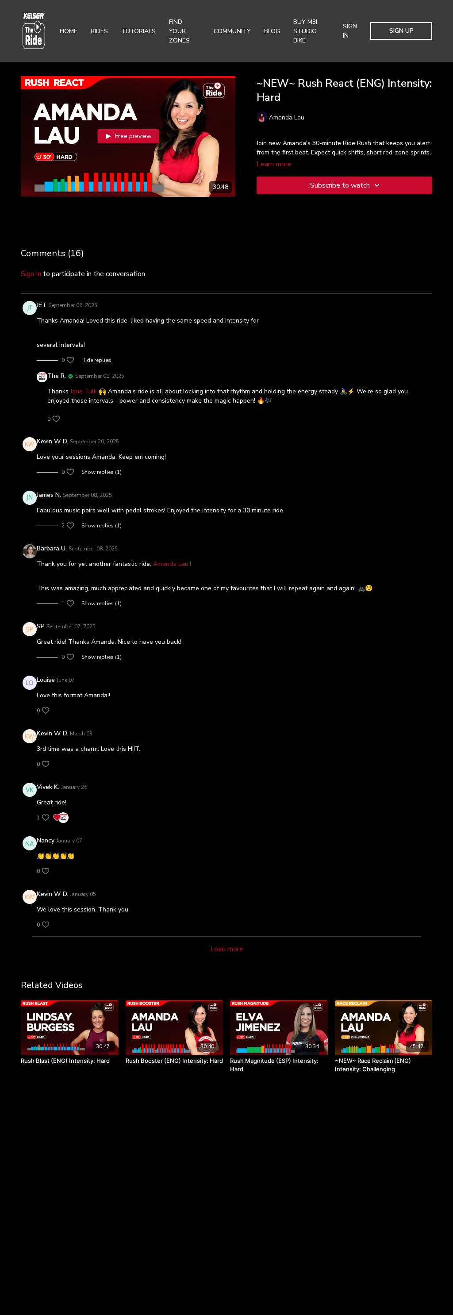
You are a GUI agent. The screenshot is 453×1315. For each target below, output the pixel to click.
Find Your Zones (179, 31)
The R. (56, 376)
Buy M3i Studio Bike (305, 31)
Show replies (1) (101, 472)
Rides (99, 31)
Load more (226, 949)
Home (68, 31)
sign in (31, 274)
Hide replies (96, 360)
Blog (272, 31)
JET (41, 305)
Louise (46, 680)
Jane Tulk (83, 391)
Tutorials (138, 31)
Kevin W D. (52, 441)
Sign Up (401, 31)
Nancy (45, 840)
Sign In (350, 31)
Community (232, 31)
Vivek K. (48, 787)
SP (41, 626)
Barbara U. (52, 548)
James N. (49, 495)
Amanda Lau (170, 564)
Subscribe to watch (340, 185)
